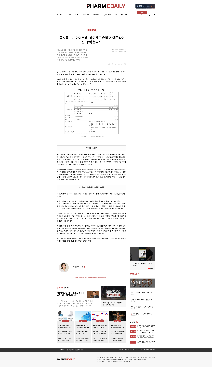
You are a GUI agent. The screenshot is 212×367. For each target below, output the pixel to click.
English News (107, 15)
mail (119, 64)
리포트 (77, 15)
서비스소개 (124, 15)
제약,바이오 (117, 321)
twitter (115, 64)
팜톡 (116, 15)
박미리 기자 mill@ (78, 267)
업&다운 (100, 321)
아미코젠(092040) (87, 79)
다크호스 (68, 15)
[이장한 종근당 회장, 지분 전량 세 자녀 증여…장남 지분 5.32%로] (93, 294)
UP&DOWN (85, 15)
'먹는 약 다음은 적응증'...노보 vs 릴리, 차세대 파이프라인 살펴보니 (76, 303)
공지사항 (61, 350)
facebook (112, 64)
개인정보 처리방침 (145, 349)
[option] (80, 350)
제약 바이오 (96, 15)
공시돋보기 (91, 30)
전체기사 (60, 15)
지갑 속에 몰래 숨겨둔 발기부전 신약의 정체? (142, 264)
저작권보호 (152, 349)
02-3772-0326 (108, 359)
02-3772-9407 (119, 359)
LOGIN (149, 15)
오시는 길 (127, 349)
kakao (109, 64)
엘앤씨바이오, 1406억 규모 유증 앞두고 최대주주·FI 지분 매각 (75, 306)
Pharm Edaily (66, 359)
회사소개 (121, 349)
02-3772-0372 (125, 359)
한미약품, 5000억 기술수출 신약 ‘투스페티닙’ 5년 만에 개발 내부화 (76, 301)
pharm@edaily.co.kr (141, 359)
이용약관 (137, 349)
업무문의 (132, 349)
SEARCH (154, 15)
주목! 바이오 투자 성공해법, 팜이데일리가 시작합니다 (113, 304)
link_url (122, 64)
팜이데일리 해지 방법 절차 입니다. (75, 350)
